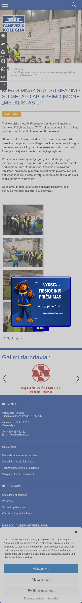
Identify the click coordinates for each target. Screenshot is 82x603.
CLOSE (41, 328)
